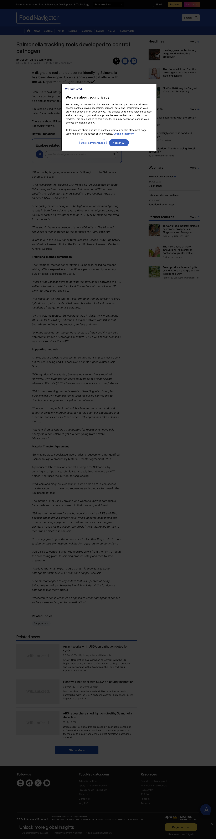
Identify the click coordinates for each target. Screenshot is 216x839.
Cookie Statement (123, 133)
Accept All (119, 142)
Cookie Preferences (93, 142)
